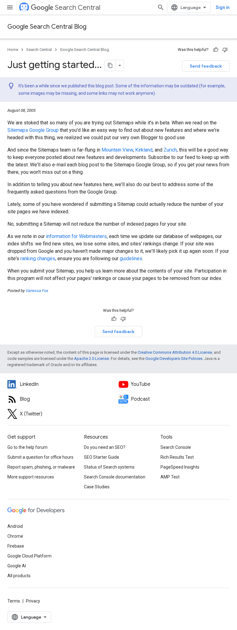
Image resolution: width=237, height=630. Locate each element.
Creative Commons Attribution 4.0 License (175, 352)
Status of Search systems (109, 467)
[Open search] (160, 7)
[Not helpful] (225, 49)
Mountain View (117, 150)
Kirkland (143, 150)
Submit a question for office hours (40, 457)
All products (19, 575)
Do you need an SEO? (104, 447)
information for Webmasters (76, 236)
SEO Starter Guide (101, 457)
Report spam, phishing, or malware (41, 467)
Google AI (16, 565)
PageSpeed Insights (179, 467)
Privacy (33, 601)
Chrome (15, 536)
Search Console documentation (114, 476)
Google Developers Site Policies (173, 358)
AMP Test (170, 476)
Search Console (175, 447)
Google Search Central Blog (46, 27)
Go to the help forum (27, 447)
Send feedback (206, 66)
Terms (13, 601)
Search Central (77, 7)
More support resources (30, 476)
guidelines (131, 258)
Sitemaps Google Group (33, 130)
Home (12, 49)
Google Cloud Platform (29, 555)
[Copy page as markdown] (110, 65)
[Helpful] (215, 49)
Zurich (170, 150)
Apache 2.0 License (91, 358)
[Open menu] (10, 7)
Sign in (223, 7)
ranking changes (37, 258)
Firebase (15, 546)
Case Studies (97, 486)
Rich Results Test (177, 457)
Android (15, 526)
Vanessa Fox (37, 290)
